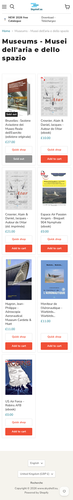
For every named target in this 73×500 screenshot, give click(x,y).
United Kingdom (34, 474)
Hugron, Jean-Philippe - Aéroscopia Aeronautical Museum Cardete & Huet (18, 314)
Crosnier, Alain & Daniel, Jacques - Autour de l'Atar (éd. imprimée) (16, 220)
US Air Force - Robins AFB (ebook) (14, 405)
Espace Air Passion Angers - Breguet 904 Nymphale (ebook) (54, 220)
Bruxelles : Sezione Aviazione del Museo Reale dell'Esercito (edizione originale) (18, 129)
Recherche (36, 483)
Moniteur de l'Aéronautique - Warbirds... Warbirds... (51, 310)
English (34, 463)
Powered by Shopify (36, 492)
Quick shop (19, 150)
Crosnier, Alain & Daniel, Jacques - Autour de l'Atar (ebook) (52, 127)
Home (6, 31)
